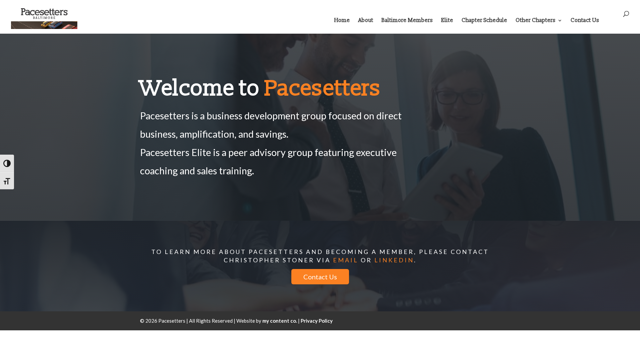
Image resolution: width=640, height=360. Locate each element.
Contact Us (585, 21)
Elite (447, 21)
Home (342, 21)
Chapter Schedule (484, 21)
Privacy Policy (317, 321)
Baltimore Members (407, 21)
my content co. (279, 321)
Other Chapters (536, 21)
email (345, 260)
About (365, 21)
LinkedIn (394, 260)
